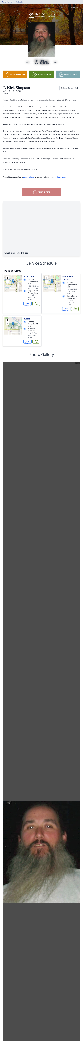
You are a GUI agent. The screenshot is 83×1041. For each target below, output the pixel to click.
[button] (13, 281)
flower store (61, 177)
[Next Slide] (77, 852)
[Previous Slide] (6, 852)
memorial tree (28, 177)
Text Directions (27, 304)
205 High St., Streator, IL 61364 (32, 297)
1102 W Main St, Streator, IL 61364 (33, 335)
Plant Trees (36, 304)
